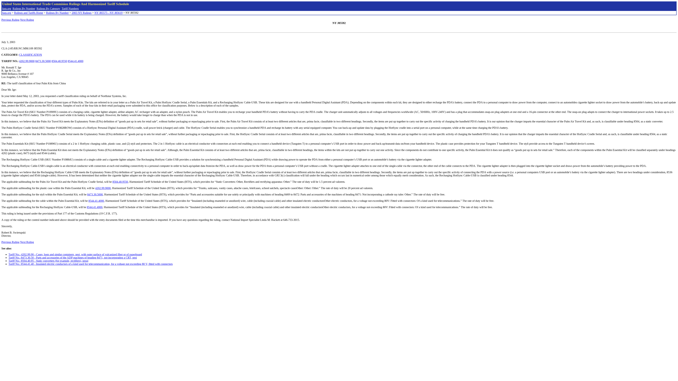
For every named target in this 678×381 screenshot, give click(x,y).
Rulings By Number (24, 8)
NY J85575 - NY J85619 (108, 12)
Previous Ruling (10, 19)
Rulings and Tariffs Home (28, 12)
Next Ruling (27, 19)
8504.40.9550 (59, 61)
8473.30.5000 (43, 61)
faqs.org (6, 8)
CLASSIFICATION (30, 54)
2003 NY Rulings (81, 12)
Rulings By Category (48, 8)
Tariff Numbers (70, 8)
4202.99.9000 (27, 61)
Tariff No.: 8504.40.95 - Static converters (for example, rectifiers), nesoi (48, 260)
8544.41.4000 (75, 61)
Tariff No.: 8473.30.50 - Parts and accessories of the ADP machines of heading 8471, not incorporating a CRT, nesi (72, 257)
